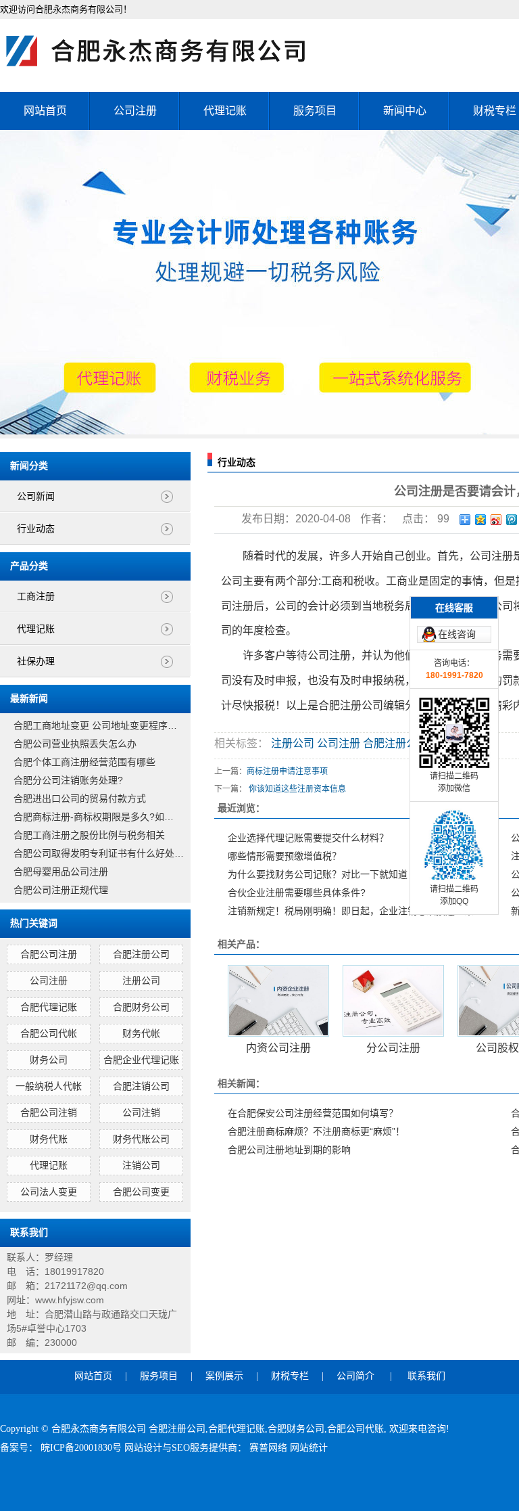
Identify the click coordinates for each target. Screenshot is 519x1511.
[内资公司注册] (278, 1001)
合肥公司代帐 (48, 1033)
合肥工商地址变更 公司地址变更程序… (95, 725)
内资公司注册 (278, 1048)
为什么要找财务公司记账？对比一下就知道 (317, 874)
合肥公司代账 (355, 1429)
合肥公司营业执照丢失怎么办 (75, 743)
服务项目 (315, 110)
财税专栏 (290, 1376)
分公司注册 (393, 1048)
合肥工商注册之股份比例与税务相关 (89, 835)
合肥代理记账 (48, 1006)
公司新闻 (36, 496)
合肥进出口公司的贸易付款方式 (80, 798)
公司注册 (135, 110)
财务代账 (49, 1138)
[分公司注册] (393, 1001)
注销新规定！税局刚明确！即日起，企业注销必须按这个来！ (355, 910)
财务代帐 (141, 1033)
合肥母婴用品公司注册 (61, 871)
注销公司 (141, 1165)
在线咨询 (457, 634)
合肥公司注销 (48, 1112)
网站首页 (45, 110)
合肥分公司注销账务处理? (68, 780)
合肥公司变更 (141, 1191)
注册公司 (141, 980)
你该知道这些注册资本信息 (297, 789)
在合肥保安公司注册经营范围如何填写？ (313, 1113)
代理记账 (225, 110)
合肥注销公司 (141, 1086)
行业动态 (36, 529)
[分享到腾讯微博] (512, 519)
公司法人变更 (48, 1191)
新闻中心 (404, 110)
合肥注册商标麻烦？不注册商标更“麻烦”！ (316, 1131)
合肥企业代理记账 (141, 1059)
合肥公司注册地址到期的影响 (289, 1149)
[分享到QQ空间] (481, 519)
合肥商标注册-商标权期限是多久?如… (94, 816)
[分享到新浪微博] (496, 519)
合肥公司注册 (48, 954)
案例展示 (224, 1376)
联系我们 (426, 1376)
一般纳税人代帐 (49, 1086)
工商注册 (36, 596)
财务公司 (49, 1059)
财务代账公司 (141, 1138)
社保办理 (36, 661)
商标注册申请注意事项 (287, 771)
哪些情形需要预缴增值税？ (284, 856)
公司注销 (141, 1112)
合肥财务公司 (141, 1006)
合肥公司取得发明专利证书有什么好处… (99, 853)
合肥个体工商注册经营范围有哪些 (84, 762)
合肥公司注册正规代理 (61, 889)
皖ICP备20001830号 (82, 1448)
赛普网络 (269, 1448)
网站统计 (309, 1448)
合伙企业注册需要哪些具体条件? (297, 892)
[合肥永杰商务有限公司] (169, 51)
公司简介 (355, 1376)
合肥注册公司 (141, 954)
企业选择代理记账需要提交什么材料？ (308, 837)
